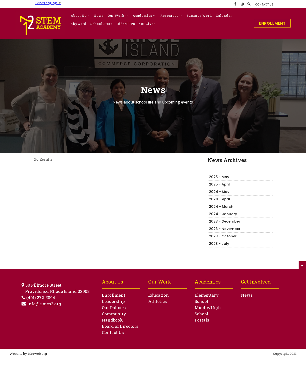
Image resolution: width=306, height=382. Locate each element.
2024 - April (219, 199)
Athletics (157, 301)
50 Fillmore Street (43, 285)
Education (158, 295)
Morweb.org (37, 353)
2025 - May (219, 177)
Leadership (113, 301)
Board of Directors (120, 326)
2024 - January (223, 214)
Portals (202, 320)
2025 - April (219, 184)
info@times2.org (44, 303)
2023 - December (224, 221)
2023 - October (223, 236)
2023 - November (224, 228)
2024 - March (221, 206)
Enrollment (272, 23)
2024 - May (219, 191)
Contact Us (113, 332)
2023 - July (219, 243)
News (247, 295)
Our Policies (114, 307)
